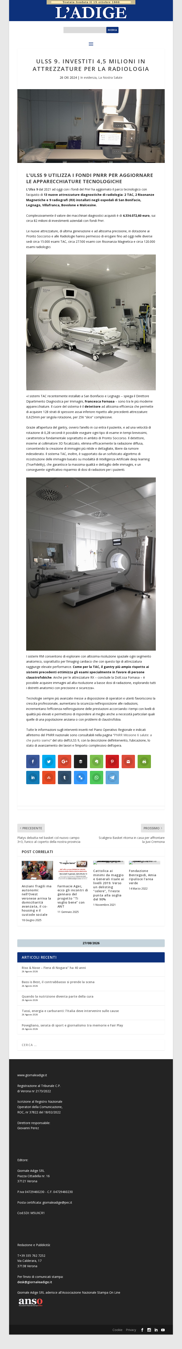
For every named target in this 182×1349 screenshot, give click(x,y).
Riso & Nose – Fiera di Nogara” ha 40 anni (54, 968)
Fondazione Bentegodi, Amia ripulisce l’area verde (142, 877)
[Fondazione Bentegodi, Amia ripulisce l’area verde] (144, 862)
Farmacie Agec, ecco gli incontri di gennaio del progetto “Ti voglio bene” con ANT (72, 896)
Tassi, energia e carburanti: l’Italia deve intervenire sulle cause (70, 1011)
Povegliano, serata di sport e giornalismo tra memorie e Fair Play (72, 1025)
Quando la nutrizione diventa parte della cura (57, 996)
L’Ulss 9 (32, 189)
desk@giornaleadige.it (34, 1282)
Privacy (131, 1330)
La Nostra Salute (110, 77)
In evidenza (88, 77)
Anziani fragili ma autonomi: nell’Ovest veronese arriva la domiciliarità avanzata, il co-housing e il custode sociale (37, 900)
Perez (35, 1128)
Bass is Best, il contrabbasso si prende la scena (58, 982)
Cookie (118, 1330)
